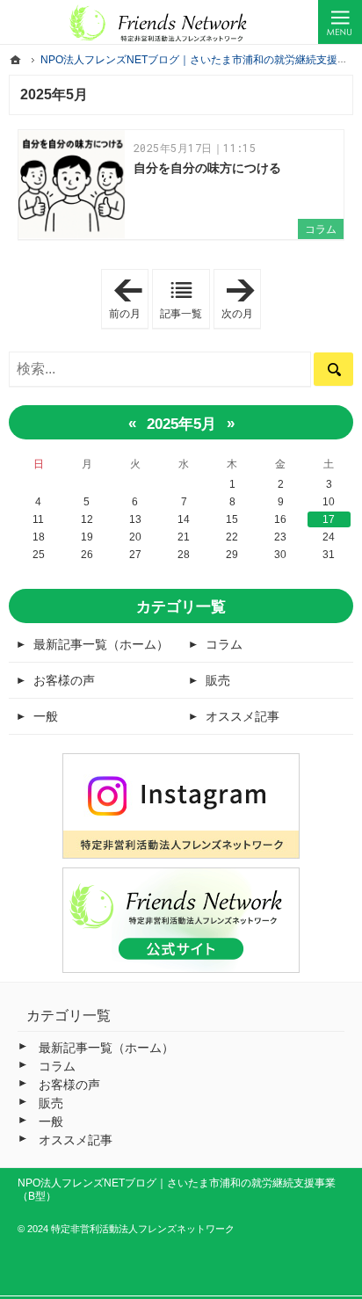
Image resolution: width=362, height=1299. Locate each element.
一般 (45, 716)
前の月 (128, 300)
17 (328, 519)
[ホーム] (16, 60)
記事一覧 (181, 314)
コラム (321, 229)
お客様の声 (64, 680)
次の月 (241, 300)
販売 (218, 680)
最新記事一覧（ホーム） (101, 644)
